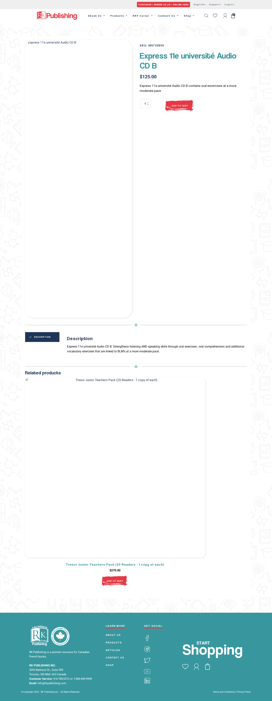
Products (117, 15)
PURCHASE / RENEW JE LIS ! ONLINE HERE (163, 4)
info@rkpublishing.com (52, 683)
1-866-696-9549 (82, 678)
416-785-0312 (61, 678)
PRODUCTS (114, 642)
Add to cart (180, 105)
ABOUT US (113, 634)
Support (215, 4)
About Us (95, 15)
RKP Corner (141, 15)
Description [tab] (42, 337)
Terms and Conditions (224, 692)
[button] (125, 46)
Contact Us (166, 15)
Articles (113, 650)
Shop (187, 15)
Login (229, 4)
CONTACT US (115, 657)
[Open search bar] (206, 16)
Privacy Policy (244, 692)
